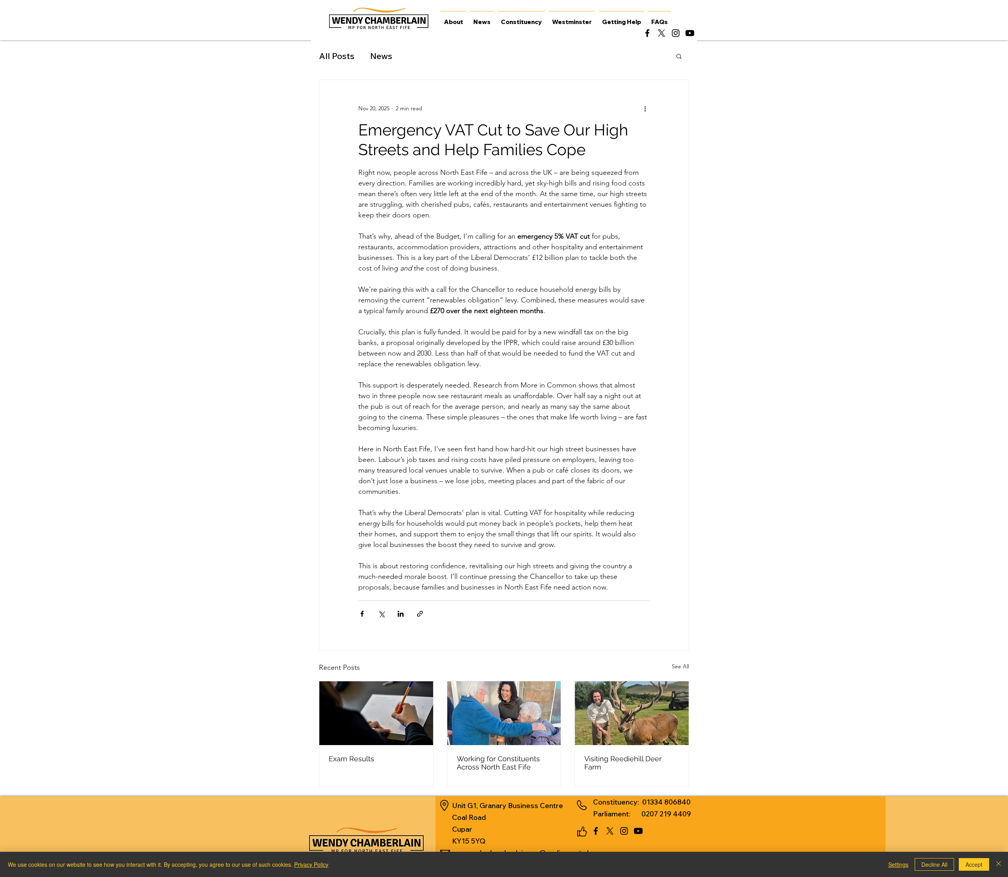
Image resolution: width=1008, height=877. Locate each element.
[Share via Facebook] (362, 613)
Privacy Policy (311, 864)
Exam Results (351, 759)
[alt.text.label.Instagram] (676, 33)
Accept (973, 864)
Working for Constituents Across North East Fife (498, 763)
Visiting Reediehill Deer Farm (623, 763)
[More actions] (645, 108)
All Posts (336, 55)
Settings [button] (898, 864)
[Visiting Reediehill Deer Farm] (632, 713)
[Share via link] (420, 613)
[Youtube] (690, 33)
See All (680, 666)
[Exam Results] (376, 713)
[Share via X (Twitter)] (381, 613)
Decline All (934, 864)
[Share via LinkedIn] (400, 613)
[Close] (998, 864)
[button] (679, 56)
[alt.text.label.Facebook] (647, 33)
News (381, 55)
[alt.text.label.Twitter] (661, 33)
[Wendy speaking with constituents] (504, 713)
